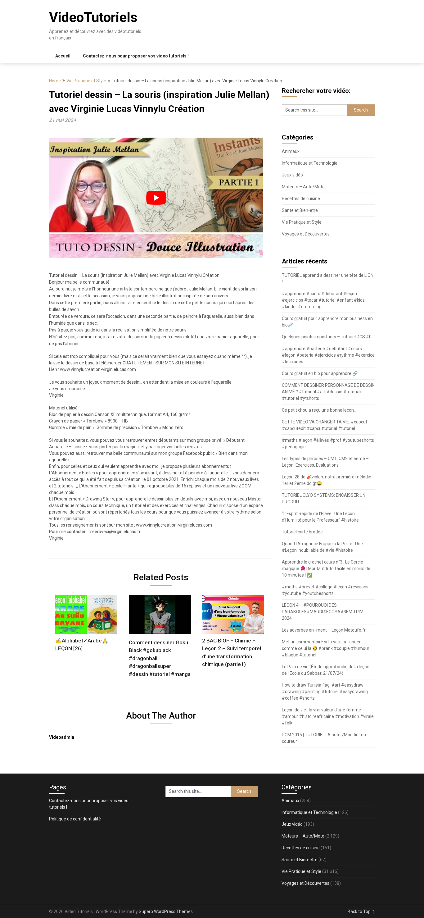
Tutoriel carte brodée (302, 531)
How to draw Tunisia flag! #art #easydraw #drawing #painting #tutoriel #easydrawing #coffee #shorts (325, 692)
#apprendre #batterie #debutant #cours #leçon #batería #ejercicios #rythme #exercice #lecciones (328, 355)
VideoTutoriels (93, 17)
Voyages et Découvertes (306, 233)
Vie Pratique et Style (86, 80)
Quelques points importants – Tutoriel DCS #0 (327, 336)
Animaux (291, 151)
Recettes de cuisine (301, 198)
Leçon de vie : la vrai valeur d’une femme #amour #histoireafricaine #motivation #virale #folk (328, 716)
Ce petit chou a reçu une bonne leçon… (319, 410)
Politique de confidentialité (75, 818)
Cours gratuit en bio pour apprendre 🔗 (320, 373)
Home (55, 80)
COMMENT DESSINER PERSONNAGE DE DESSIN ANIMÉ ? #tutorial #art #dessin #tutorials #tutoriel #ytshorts (328, 392)
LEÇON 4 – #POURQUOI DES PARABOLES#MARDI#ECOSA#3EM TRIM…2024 (324, 612)
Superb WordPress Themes (166, 911)
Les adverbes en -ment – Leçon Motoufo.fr (324, 630)
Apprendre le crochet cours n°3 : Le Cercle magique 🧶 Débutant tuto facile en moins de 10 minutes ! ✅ (326, 568)
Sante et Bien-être (300, 210)
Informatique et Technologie (309, 163)
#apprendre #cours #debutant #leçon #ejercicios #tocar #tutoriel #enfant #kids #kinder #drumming (323, 300)
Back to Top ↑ (361, 911)
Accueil (62, 55)
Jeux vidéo (292, 174)
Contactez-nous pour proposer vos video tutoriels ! (136, 55)
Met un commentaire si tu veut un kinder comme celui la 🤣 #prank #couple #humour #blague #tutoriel (325, 648)
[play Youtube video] (156, 198)
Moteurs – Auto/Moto (303, 186)
